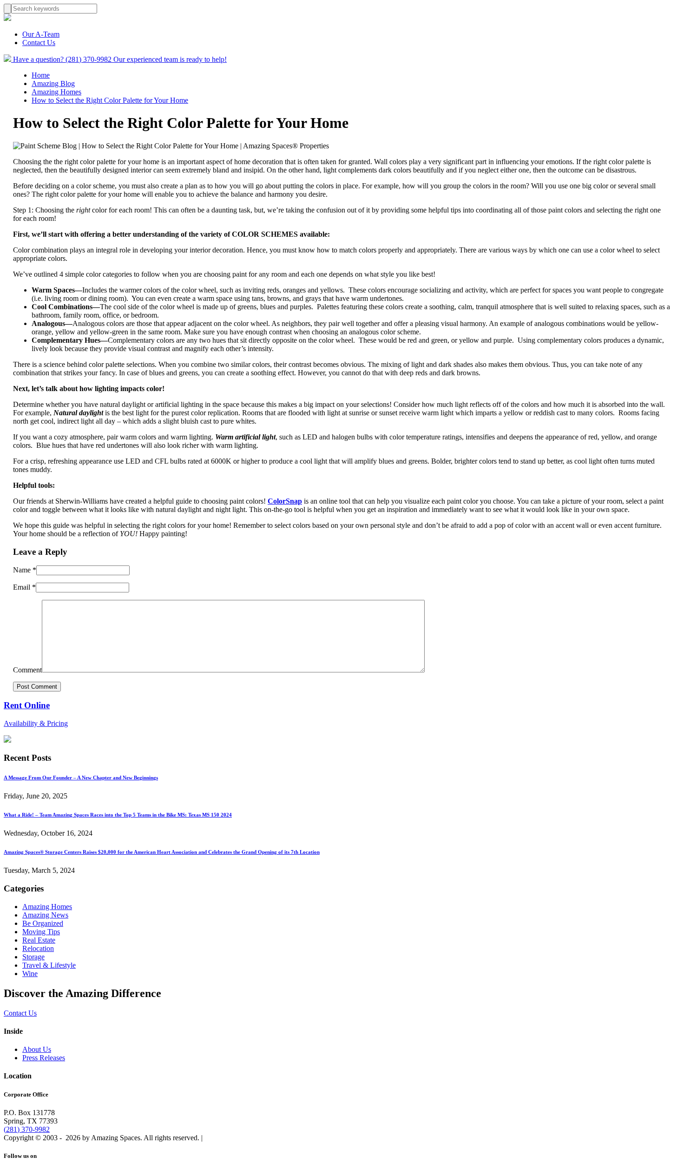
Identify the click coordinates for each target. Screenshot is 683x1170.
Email (24, 587)
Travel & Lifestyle (49, 965)
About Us (36, 1049)
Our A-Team (40, 34)
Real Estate (38, 940)
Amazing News (45, 915)
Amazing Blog (53, 83)
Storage (33, 957)
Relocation (38, 948)
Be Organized (42, 923)
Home (41, 75)
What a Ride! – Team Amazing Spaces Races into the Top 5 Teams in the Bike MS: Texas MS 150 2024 (118, 815)
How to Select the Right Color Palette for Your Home (110, 100)
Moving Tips (41, 932)
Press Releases (43, 1058)
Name (24, 570)
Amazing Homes (56, 92)
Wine (30, 973)
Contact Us (38, 43)
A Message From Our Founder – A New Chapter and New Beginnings (81, 777)
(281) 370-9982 (27, 1129)
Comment (27, 670)
